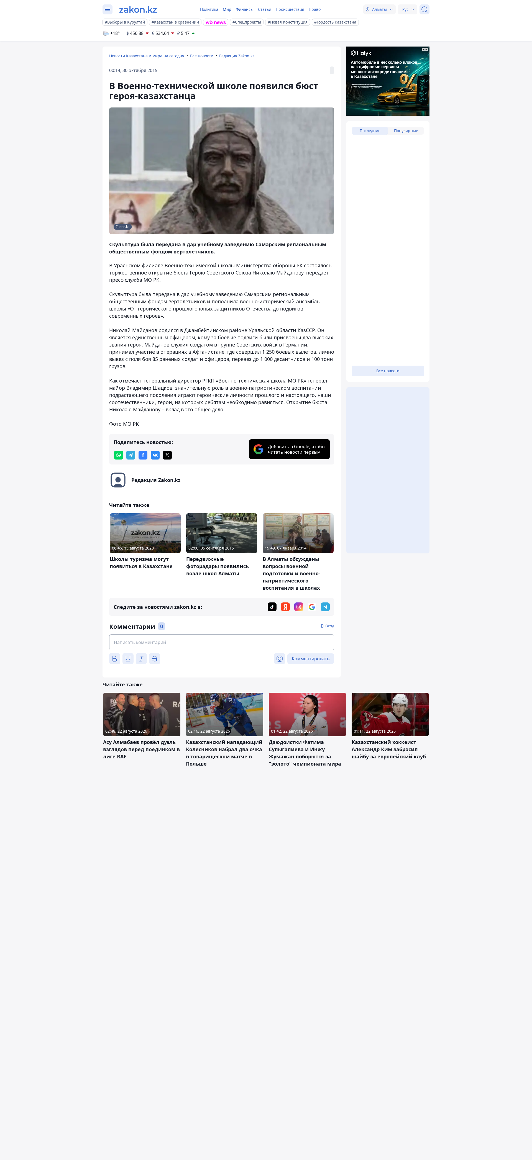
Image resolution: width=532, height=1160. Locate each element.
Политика (209, 9)
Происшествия (290, 9)
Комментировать (311, 659)
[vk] (155, 455)
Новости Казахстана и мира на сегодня (146, 55)
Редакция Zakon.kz (236, 55)
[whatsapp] (119, 455)
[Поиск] (424, 9)
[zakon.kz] (138, 9)
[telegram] (131, 455)
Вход (329, 625)
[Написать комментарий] (221, 642)
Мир (227, 9)
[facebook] (143, 455)
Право (315, 9)
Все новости (201, 55)
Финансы (245, 9)
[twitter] (167, 455)
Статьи (264, 9)
